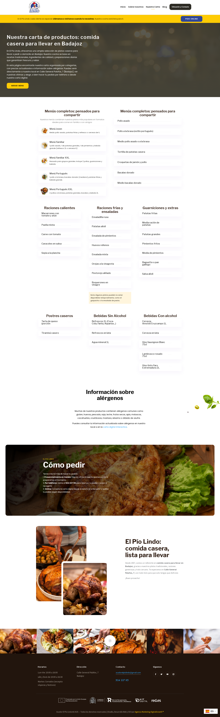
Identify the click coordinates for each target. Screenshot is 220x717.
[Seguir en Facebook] (155, 674)
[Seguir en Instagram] (173, 674)
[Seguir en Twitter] (161, 674)
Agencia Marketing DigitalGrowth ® (149, 712)
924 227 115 (122, 680)
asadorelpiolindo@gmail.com (128, 672)
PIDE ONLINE (191, 19)
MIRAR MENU (17, 85)
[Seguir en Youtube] (167, 674)
